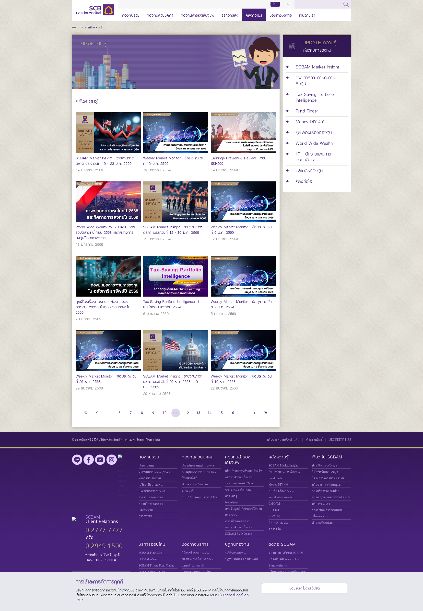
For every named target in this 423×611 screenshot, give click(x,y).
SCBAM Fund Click (151, 553)
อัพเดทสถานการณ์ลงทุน (284, 472)
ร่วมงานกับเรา (278, 565)
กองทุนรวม (131, 14)
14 (210, 412)
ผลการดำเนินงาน (150, 478)
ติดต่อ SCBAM (282, 544)
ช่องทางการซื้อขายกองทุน (199, 559)
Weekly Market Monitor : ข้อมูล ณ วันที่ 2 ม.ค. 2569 (241, 304)
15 (221, 412)
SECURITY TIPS (340, 439)
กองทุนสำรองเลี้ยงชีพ (197, 14)
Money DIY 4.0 (278, 484)
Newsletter (231, 502)
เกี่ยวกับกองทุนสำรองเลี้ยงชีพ (243, 471)
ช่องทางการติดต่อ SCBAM (286, 553)
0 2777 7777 (104, 530)
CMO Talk (275, 503)
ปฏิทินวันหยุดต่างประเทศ (241, 559)
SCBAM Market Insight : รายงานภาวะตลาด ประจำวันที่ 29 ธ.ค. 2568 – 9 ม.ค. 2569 (172, 381)
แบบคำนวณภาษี (193, 565)
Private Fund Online (200, 497)
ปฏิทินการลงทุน (235, 553)
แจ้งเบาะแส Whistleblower (285, 559)
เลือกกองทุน (146, 465)
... (108, 412)
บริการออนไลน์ (152, 544)
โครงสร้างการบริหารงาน (328, 478)
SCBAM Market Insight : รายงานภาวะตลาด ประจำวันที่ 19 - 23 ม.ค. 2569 (105, 161)
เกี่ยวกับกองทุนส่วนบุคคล (198, 465)
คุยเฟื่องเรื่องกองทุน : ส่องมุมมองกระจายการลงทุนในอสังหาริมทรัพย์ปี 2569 (103, 307)
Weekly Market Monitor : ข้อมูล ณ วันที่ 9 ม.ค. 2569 (241, 229)
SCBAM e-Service (150, 559)
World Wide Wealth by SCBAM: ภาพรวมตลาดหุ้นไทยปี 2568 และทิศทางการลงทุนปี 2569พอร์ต (105, 232)
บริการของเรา (321, 503)
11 (176, 413)
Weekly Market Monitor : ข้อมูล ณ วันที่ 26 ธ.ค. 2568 (106, 379)
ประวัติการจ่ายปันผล (152, 491)
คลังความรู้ (254, 14)
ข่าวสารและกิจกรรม (195, 484)
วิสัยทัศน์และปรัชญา (325, 472)
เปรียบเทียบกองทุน (151, 484)
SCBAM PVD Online (238, 533)
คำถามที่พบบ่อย (322, 522)
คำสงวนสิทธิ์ (314, 439)
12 (187, 412)
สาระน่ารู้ (188, 490)
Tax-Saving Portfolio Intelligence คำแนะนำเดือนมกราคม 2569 (171, 304)
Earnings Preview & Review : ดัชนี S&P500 (238, 161)
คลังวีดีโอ (275, 529)
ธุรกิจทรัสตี (230, 14)
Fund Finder (276, 478)
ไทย (275, 4)
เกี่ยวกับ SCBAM (327, 457)
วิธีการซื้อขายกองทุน (195, 553)
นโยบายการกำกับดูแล (326, 484)
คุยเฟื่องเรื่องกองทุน (281, 491)
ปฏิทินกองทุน (237, 544)
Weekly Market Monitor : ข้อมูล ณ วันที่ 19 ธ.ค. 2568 (241, 379)
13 (198, 412)
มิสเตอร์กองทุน (278, 522)
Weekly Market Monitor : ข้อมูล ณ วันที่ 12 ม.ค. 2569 (173, 161)
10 (164, 412)
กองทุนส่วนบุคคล (160, 14)
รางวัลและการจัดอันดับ (327, 510)
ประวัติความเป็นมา (324, 465)
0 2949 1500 (104, 546)
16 (232, 412)
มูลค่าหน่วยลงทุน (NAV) (154, 472)
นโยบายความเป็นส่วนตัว (283, 439)
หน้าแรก (78, 27)
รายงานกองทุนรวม (151, 497)
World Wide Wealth (280, 497)
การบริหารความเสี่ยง (325, 491)
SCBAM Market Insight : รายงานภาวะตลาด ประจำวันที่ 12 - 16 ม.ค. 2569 (172, 229)
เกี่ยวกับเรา (307, 14)
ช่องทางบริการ (281, 14)
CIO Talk (274, 510)
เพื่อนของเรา (320, 516)
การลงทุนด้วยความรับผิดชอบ (331, 497)
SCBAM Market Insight (283, 465)
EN (287, 4)
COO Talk (275, 516)
